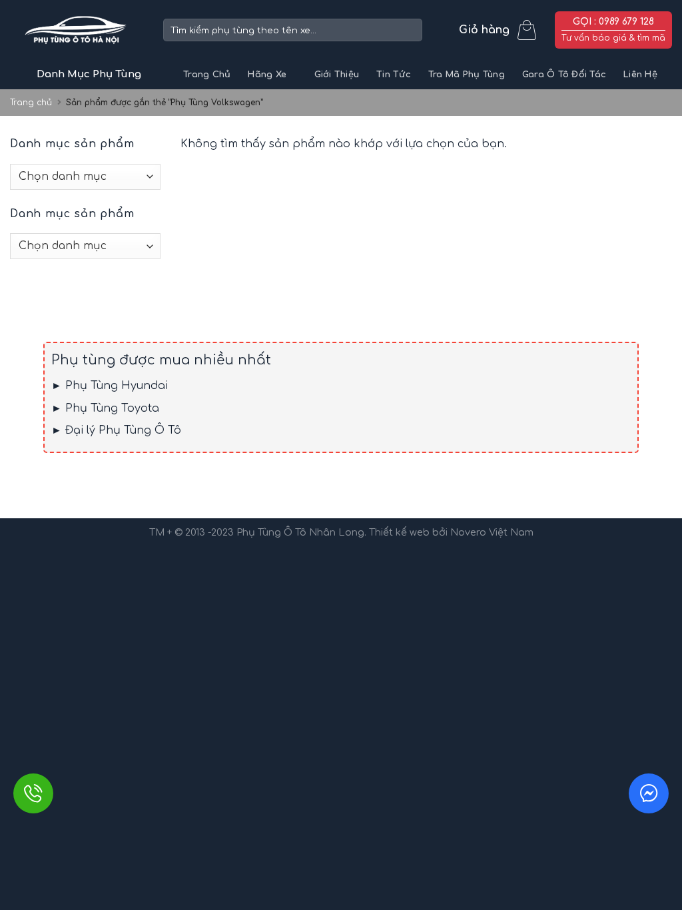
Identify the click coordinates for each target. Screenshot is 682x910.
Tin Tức (393, 74)
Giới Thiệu (337, 74)
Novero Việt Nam (491, 532)
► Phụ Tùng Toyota (105, 408)
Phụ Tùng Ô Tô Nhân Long (300, 532)
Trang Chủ (206, 74)
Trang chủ (31, 102)
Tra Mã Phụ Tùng (466, 74)
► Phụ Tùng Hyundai (109, 386)
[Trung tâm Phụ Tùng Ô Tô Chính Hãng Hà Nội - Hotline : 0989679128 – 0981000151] (76, 30)
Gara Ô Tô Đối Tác (564, 74)
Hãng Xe (267, 74)
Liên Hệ (640, 74)
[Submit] (410, 30)
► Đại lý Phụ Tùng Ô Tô (116, 430)
